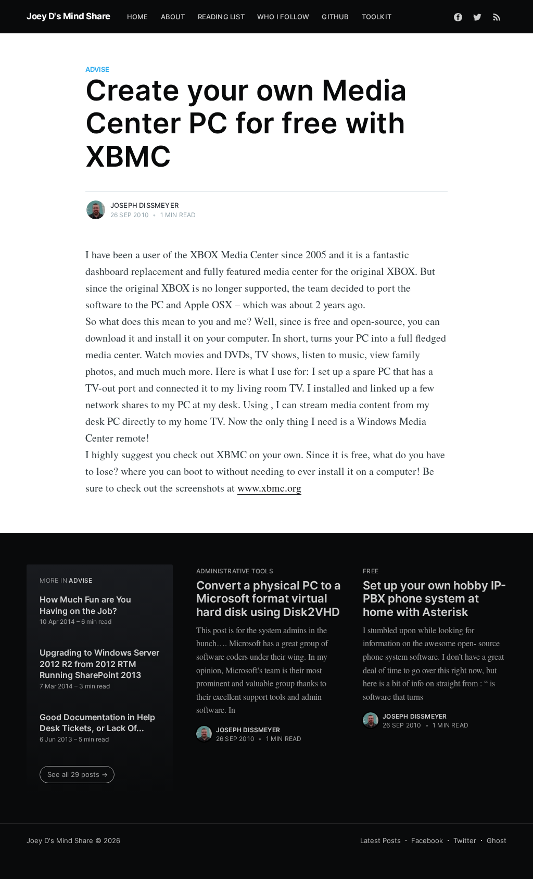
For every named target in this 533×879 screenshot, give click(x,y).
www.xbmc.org (269, 488)
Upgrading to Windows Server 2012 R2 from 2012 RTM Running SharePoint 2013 (99, 663)
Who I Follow (283, 16)
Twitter (464, 840)
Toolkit (376, 16)
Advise (97, 69)
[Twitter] (477, 17)
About (173, 16)
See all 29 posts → (77, 774)
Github (335, 16)
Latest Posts (380, 840)
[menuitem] (138, 17)
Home (137, 16)
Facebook (427, 840)
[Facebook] (458, 17)
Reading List (221, 16)
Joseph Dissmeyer (144, 205)
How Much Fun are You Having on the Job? (85, 605)
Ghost (496, 840)
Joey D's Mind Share (68, 16)
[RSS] (496, 17)
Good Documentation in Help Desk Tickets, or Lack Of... (97, 723)
